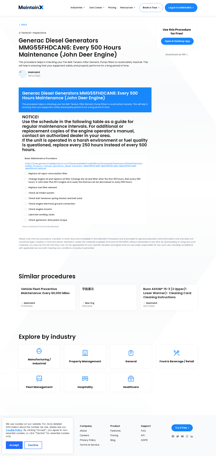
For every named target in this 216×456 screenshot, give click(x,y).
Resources (126, 7)
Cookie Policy (14, 430)
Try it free (181, 427)
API (143, 435)
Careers (84, 435)
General (26, 32)
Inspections (39, 32)
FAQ (143, 430)
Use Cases (95, 7)
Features (115, 430)
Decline (33, 445)
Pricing (112, 7)
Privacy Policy (88, 440)
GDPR (144, 440)
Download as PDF (176, 54)
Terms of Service (89, 444)
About (83, 430)
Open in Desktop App (177, 41)
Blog (112, 440)
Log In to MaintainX (180, 7)
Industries (76, 7)
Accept (14, 445)
